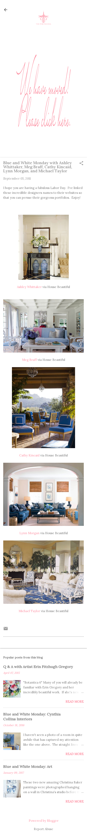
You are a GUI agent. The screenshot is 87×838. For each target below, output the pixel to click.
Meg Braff (29, 360)
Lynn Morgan (29, 533)
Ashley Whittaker (29, 287)
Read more (75, 701)
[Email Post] (5, 630)
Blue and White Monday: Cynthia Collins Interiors (32, 716)
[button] (81, 163)
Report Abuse (43, 829)
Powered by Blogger (43, 821)
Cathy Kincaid (29, 455)
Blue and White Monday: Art (27, 766)
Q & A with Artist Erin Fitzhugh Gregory (38, 666)
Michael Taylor (29, 611)
